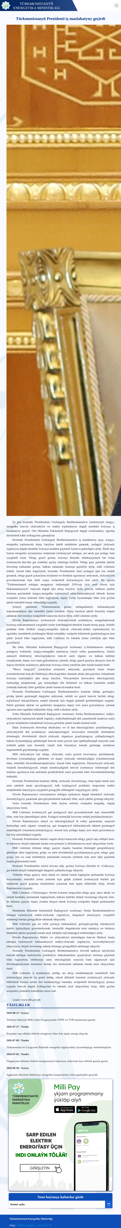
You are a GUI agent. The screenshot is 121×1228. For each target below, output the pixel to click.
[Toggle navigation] (116, 5)
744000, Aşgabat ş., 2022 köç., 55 (34, 1225)
